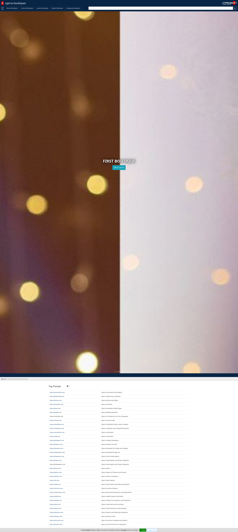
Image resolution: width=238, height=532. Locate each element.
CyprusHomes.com (55, 508)
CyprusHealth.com (55, 496)
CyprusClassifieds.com (57, 424)
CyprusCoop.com (55, 436)
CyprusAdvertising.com (57, 396)
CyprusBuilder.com (56, 412)
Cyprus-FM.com (54, 480)
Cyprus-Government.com (57, 492)
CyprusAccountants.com (57, 392)
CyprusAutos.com (55, 408)
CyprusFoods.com (55, 484)
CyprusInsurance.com (56, 520)
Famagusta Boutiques (73, 8)
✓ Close (142, 530)
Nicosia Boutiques (12, 8)
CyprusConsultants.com (57, 432)
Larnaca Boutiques (42, 8)
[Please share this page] (68, 386)
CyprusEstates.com (55, 460)
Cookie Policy (152, 530)
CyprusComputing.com (57, 428)
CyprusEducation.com (56, 448)
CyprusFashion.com (56, 476)
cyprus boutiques (15, 3)
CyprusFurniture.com (56, 488)
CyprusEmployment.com (57, 452)
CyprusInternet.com (56, 524)
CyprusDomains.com (56, 444)
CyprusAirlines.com (56, 400)
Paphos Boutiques (57, 8)
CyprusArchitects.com (56, 404)
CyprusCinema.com (56, 420)
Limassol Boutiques (27, 8)
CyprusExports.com (56, 472)
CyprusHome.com (55, 504)
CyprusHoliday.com (56, 500)
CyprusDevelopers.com (57, 440)
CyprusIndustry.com (56, 516)
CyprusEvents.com (55, 468)
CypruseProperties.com (57, 456)
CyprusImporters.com (56, 512)
